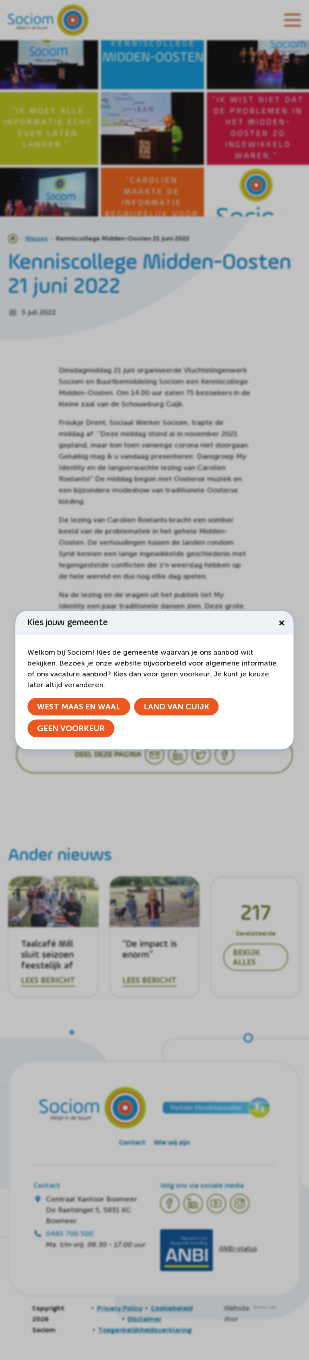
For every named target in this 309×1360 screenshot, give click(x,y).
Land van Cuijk (176, 706)
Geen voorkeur (71, 728)
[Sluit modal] (282, 623)
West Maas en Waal (78, 706)
